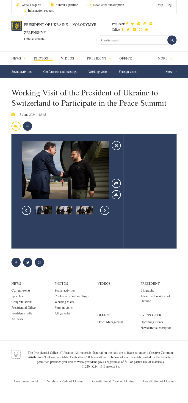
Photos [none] (41, 58)
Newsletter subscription (108, 5)
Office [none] (126, 58)
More (163, 58)
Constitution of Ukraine (158, 381)
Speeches (17, 296)
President (150, 283)
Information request (41, 10)
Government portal (26, 381)
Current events (20, 290)
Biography (147, 290)
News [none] (16, 58)
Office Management (110, 322)
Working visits (97, 71)
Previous (26, 210)
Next (104, 210)
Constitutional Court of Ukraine (113, 381)
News (16, 283)
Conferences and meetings (60, 71)
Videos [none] (68, 58)
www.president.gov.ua (92, 362)
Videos (104, 283)
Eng (169, 5)
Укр (160, 5)
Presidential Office (23, 307)
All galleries (63, 313)
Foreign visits (127, 71)
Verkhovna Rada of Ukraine (65, 381)
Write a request (31, 5)
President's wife (21, 313)
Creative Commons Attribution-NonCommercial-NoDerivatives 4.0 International (101, 354)
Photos (62, 283)
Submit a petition (67, 5)
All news (17, 319)
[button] (133, 24)
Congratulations (21, 302)
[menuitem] (20, 58)
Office (103, 315)
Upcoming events (152, 322)
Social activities (21, 71)
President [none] (97, 58)
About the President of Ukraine (155, 298)
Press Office (153, 315)
